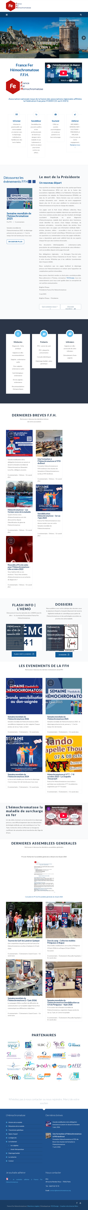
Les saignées (14, 1145)
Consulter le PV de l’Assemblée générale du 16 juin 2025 (44, 897)
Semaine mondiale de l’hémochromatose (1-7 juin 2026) (22, 999)
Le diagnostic (12, 1138)
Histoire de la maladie (15, 1122)
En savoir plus (15, 242)
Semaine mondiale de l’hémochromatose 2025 (57, 718)
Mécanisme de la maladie (16, 1126)
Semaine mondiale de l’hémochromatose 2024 (19, 216)
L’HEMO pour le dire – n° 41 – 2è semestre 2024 (13, 630)
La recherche (12, 1157)
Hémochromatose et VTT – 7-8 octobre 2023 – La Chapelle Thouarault (60, 776)
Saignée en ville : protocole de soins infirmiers (70, 348)
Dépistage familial (14, 1153)
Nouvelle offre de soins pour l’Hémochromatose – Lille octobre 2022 (19, 567)
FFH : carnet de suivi (44, 346)
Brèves (22, 475)
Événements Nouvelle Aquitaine (70, 956)
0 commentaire (19, 222)
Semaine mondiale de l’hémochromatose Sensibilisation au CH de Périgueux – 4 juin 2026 (63, 1002)
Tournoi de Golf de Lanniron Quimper (24, 940)
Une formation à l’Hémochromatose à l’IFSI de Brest (49, 461)
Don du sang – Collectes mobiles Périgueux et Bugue (61, 941)
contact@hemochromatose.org (60, 1190)
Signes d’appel (12, 1134)
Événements (24, 732)
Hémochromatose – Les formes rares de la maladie (19, 511)
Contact (11, 1161)
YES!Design (70, 278)
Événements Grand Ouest (28, 954)
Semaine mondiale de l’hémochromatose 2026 (18, 718)
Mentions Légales (33, 1206)
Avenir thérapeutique (17, 1149)
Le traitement (12, 1141)
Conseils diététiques (44, 357)
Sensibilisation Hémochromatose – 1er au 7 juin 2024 (49, 515)
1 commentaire (43, 533)
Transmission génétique (15, 1130)
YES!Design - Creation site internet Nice (64, 1206)
